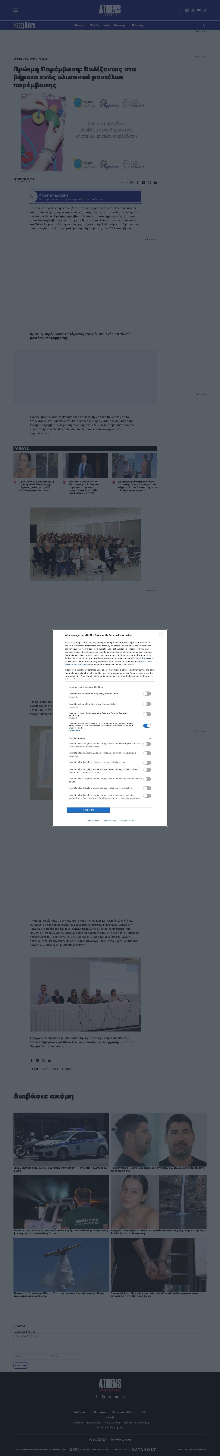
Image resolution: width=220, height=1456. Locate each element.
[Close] (162, 635)
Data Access (110, 820)
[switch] (147, 694)
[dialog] (110, 728)
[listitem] (110, 687)
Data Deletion (93, 820)
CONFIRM (88, 810)
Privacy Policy (126, 820)
